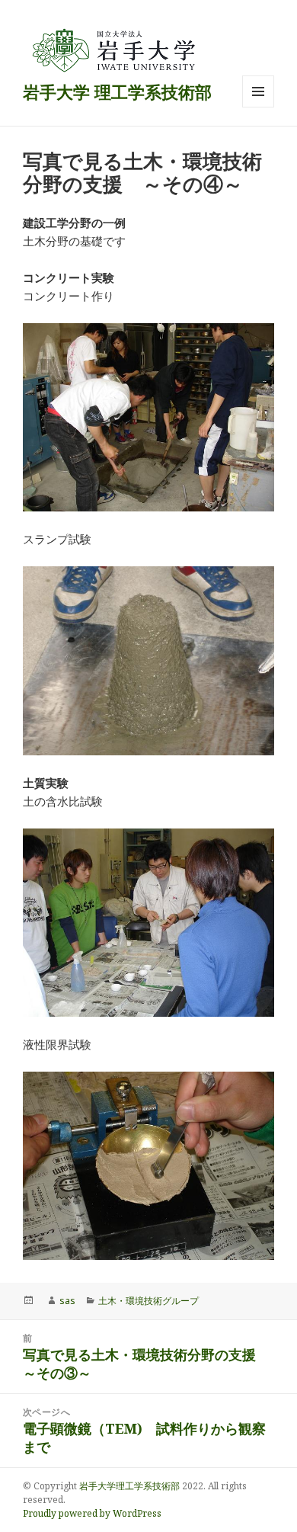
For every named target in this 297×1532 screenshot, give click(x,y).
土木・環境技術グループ (148, 1300)
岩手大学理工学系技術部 (129, 1485)
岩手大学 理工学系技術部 (117, 91)
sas (67, 1300)
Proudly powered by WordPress (92, 1513)
